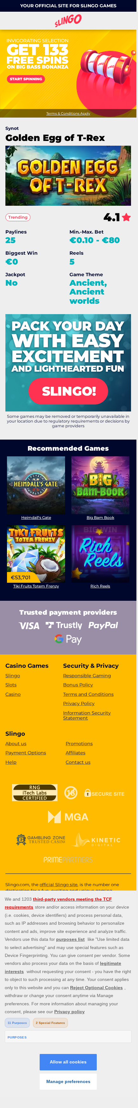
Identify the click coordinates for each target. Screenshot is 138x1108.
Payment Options (25, 753)
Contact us (78, 762)
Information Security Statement (87, 715)
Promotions (79, 743)
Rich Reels (100, 586)
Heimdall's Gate (36, 517)
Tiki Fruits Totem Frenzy (36, 586)
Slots (10, 685)
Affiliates (75, 753)
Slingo (12, 676)
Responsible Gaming (87, 676)
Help (10, 762)
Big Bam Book (100, 517)
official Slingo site (58, 884)
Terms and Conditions (88, 694)
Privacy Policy (79, 703)
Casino (13, 694)
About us (15, 743)
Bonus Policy (78, 685)
